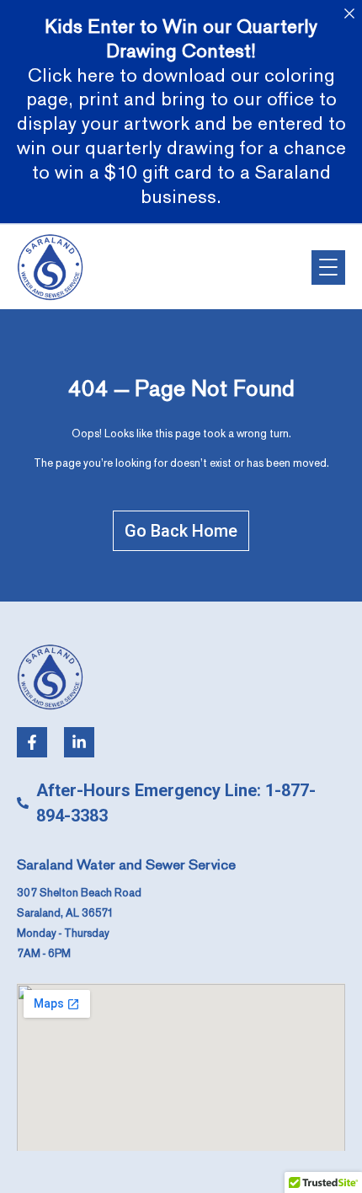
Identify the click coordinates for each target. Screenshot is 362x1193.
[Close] (349, 13)
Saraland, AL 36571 (65, 913)
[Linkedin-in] (79, 742)
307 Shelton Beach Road (79, 893)
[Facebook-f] (32, 742)
